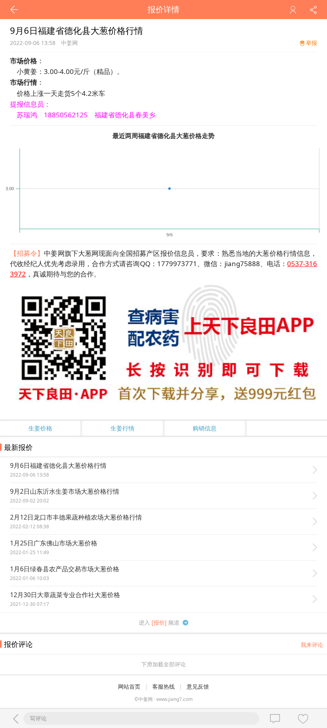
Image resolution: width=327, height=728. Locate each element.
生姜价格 (40, 428)
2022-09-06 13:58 (29, 474)
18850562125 (66, 114)
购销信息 (205, 428)
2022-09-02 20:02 (29, 500)
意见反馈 (198, 686)
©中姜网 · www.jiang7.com (163, 699)
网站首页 (129, 686)
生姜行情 (122, 428)
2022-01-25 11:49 (29, 552)
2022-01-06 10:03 (29, 578)
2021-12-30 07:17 (29, 604)
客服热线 (163, 686)
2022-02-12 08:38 (29, 526)
